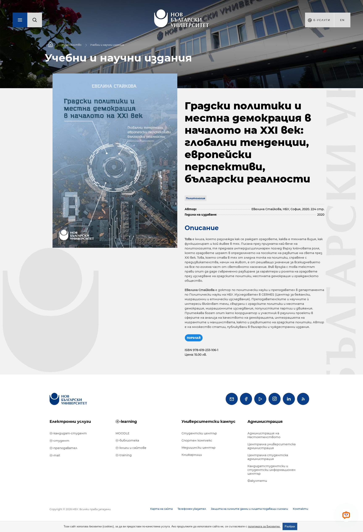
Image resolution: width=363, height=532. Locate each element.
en (342, 20)
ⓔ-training (124, 455)
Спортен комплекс (197, 440)
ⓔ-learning (126, 421)
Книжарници (192, 455)
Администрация (265, 421)
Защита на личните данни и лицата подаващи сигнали (249, 508)
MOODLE (122, 433)
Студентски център (199, 433)
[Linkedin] (289, 399)
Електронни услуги (70, 421)
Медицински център (199, 447)
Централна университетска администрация (271, 446)
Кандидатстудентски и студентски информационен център (271, 470)
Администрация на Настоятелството (263, 435)
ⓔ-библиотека (127, 440)
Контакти (300, 508)
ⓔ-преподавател (63, 448)
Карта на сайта (161, 508)
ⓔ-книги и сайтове (131, 448)
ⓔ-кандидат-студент (68, 433)
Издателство (72, 44)
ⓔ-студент (59, 441)
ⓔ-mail (55, 455)
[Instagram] (274, 399)
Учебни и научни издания (107, 44)
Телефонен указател (192, 508)
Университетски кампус (208, 421)
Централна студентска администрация (267, 457)
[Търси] (34, 20)
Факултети (257, 481)
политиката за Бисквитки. (264, 526)
